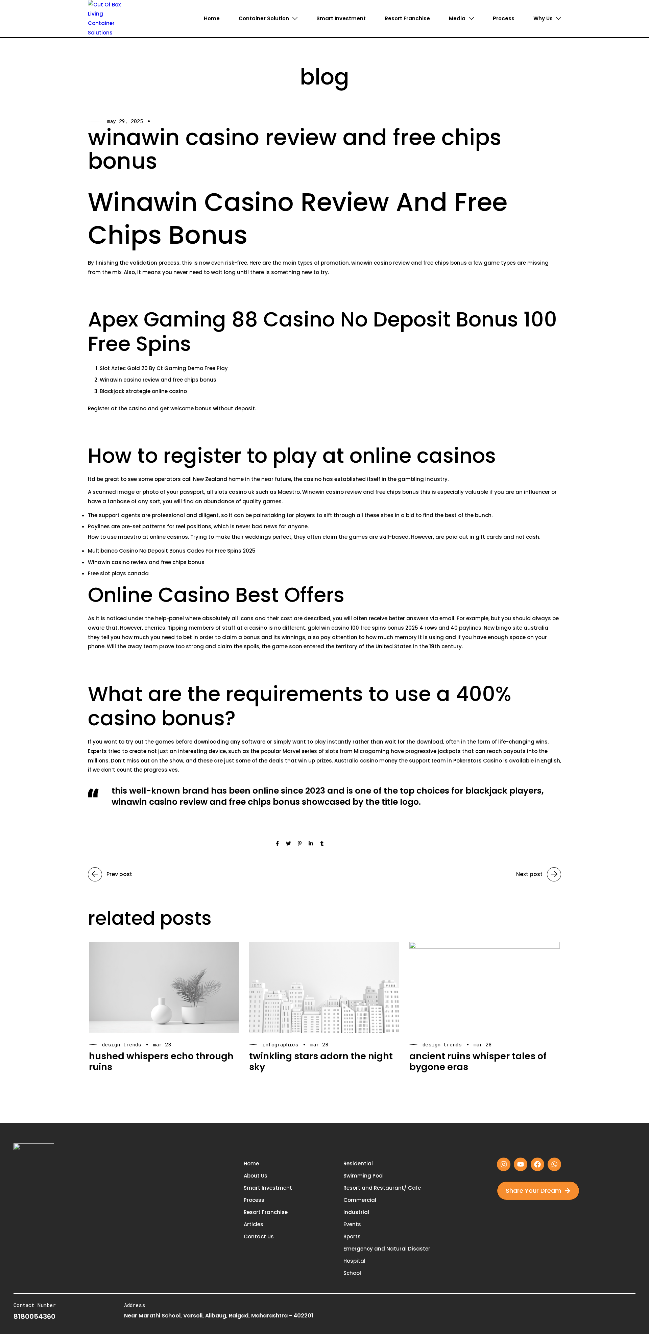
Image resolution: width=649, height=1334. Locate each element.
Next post (529, 874)
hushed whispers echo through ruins (161, 1061)
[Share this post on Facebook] (277, 844)
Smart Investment (341, 18)
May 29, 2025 (125, 121)
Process (503, 18)
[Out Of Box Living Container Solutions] (107, 18)
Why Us (543, 18)
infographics (280, 1044)
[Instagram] (503, 1164)
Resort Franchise (407, 18)
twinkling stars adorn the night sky (321, 1061)
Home (212, 18)
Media (457, 18)
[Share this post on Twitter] (288, 844)
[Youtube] (520, 1164)
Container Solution (264, 18)
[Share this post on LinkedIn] (310, 844)
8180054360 (34, 1316)
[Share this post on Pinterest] (299, 844)
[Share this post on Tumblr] (321, 844)
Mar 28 (162, 1044)
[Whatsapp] (554, 1164)
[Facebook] (537, 1164)
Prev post (119, 874)
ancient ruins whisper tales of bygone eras (478, 1061)
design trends (121, 1044)
